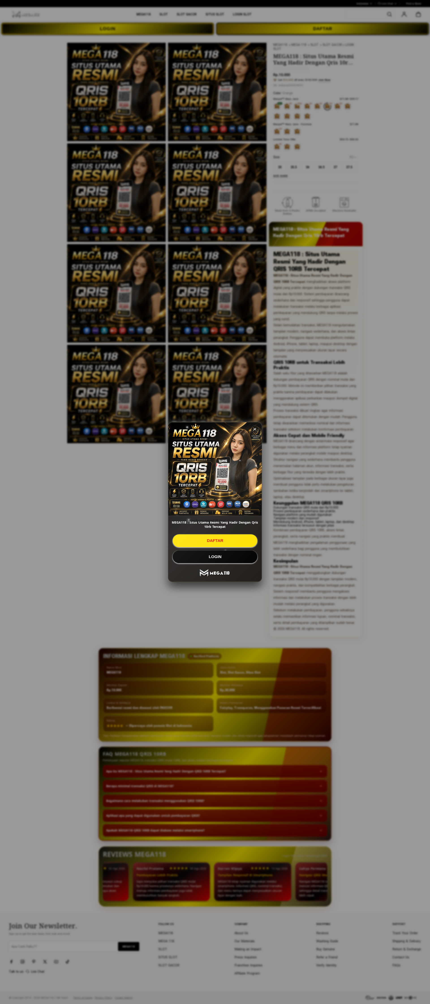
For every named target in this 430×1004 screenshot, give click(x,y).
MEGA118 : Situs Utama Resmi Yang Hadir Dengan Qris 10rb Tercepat (215, 524)
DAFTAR (215, 540)
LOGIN (215, 556)
